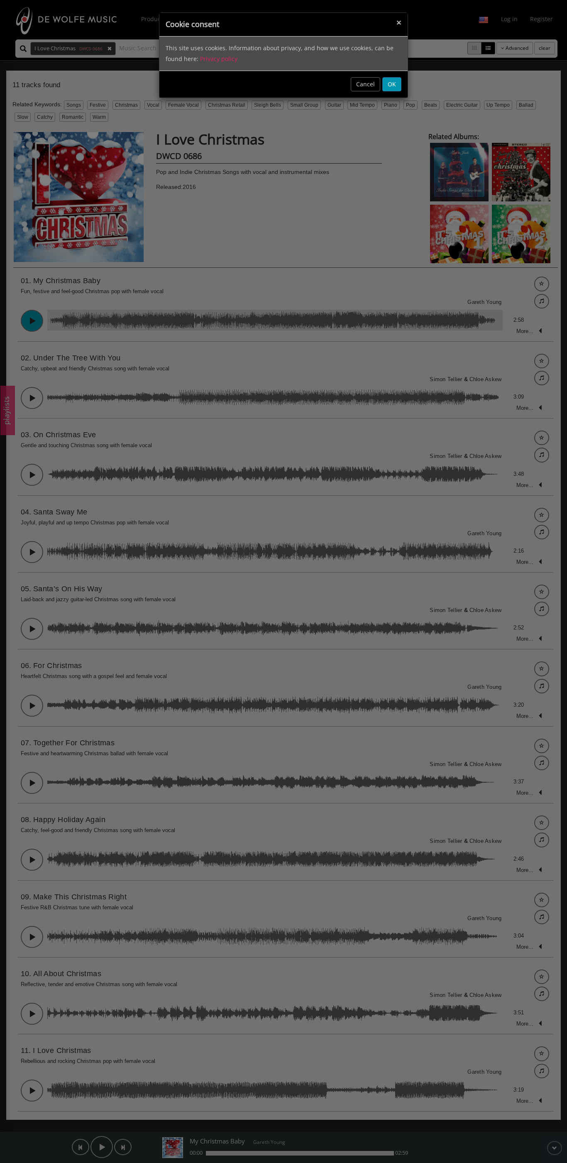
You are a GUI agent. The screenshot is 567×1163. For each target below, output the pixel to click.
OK (392, 84)
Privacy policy (218, 59)
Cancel (365, 84)
